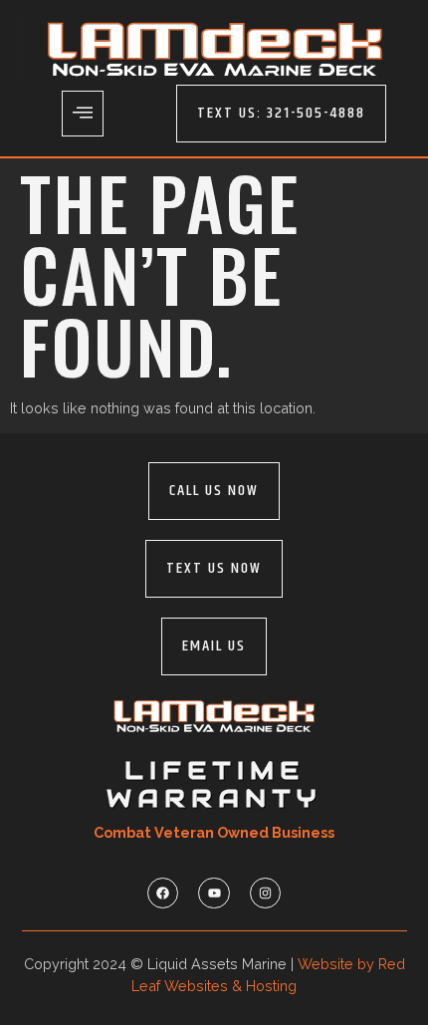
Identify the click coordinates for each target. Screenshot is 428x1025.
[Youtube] (213, 893)
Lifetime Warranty (214, 784)
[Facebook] (162, 893)
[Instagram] (265, 893)
